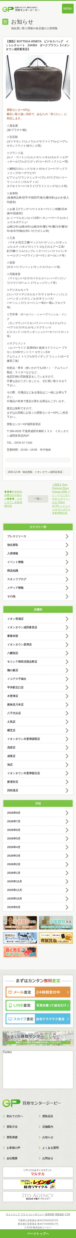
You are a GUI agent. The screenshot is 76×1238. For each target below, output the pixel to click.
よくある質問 (50, 1147)
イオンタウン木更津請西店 (23, 738)
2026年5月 (13, 838)
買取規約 (59, 1214)
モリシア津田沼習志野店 (22, 661)
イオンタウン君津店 (19, 644)
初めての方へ (15, 1116)
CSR (67, 1214)
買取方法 (12, 1126)
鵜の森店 (12, 670)
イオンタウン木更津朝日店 (23, 773)
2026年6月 (13, 829)
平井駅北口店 (15, 687)
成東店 (11, 756)
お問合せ (47, 1158)
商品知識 (12, 570)
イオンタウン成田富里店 (49, 472)
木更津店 (12, 695)
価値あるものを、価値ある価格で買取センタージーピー (27, 10)
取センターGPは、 (21, 109)
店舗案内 (47, 1126)
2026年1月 (13, 872)
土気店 (11, 721)
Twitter (7, 1052)
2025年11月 (14, 890)
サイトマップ (13, 1214)
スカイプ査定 (38, 1019)
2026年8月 (13, 812)
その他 (11, 596)
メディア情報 (15, 587)
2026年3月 (13, 855)
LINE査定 (38, 1005)
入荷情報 (12, 553)
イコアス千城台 (16, 678)
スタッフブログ (16, 579)
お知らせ (47, 1137)
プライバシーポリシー (32, 1214)
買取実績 (12, 1137)
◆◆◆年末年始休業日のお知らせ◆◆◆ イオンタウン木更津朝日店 (13, 498)
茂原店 (11, 747)
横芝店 (11, 730)
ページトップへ (38, 1233)
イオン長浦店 (15, 618)
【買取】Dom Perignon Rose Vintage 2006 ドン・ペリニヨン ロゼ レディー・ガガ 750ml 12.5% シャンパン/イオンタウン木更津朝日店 (61, 499)
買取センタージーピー (31, 1103)
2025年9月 (13, 907)
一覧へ (38, 498)
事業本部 (12, 635)
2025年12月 (14, 881)
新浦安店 (12, 781)
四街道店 (12, 790)
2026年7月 (13, 821)
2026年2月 (13, 864)
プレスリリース (16, 536)
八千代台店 (14, 713)
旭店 (10, 764)
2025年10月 (14, 898)
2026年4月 (13, 847)
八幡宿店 (12, 653)
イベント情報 (15, 562)
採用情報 (49, 1214)
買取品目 (47, 1116)
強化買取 (27, 472)
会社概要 (12, 1158)
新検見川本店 (15, 704)
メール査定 (38, 992)
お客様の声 (13, 1147)
